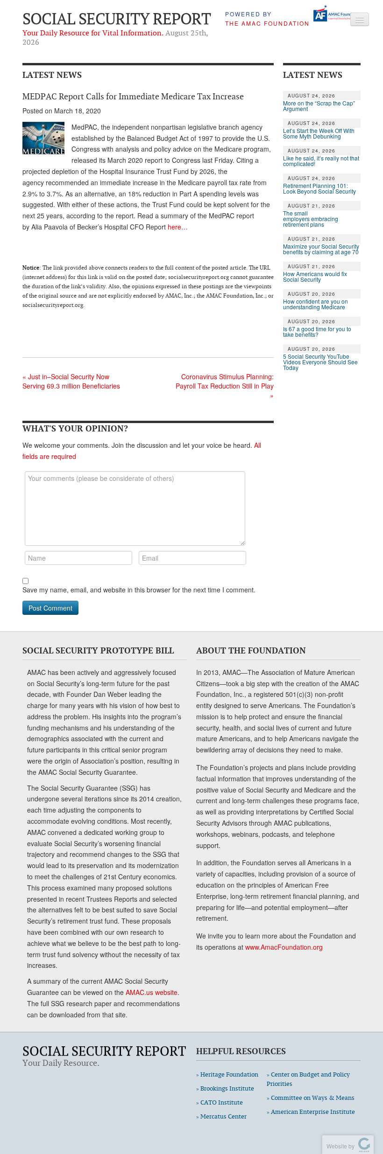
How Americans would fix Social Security (315, 276)
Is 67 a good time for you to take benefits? (317, 331)
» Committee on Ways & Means (311, 1097)
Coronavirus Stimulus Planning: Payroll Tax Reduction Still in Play (225, 386)
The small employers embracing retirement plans (310, 218)
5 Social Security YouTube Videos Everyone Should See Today (320, 362)
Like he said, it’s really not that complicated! (321, 161)
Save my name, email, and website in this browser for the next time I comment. (138, 589)
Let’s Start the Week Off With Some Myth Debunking (319, 133)
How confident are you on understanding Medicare (315, 304)
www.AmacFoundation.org (284, 947)
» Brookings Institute (225, 1088)
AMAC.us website (151, 992)
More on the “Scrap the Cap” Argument (319, 105)
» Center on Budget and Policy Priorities (308, 1079)
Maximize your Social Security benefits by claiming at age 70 (321, 249)
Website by (339, 1146)
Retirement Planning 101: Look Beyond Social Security (319, 188)
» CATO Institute (219, 1102)
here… (178, 226)
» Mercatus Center (221, 1116)
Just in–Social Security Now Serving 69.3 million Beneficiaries (71, 381)
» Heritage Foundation (227, 1074)
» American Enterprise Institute (311, 1111)
